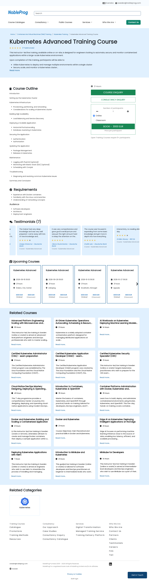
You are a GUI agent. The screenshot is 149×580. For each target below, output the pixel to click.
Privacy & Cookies (74, 574)
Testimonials (116, 543)
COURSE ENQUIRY (113, 92)
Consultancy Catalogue (55, 539)
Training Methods (19, 535)
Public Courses (65, 22)
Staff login (74, 579)
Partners (114, 535)
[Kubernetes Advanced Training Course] (20, 12)
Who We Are (108, 22)
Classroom (101, 120)
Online (99, 115)
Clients (113, 539)
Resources (15, 539)
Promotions (16, 531)
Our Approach (50, 527)
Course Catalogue (16, 22)
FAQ (111, 551)
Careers (113, 547)
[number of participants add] (128, 111)
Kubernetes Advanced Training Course (84, 34)
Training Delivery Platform (90, 535)
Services (87, 22)
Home (12, 34)
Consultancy (41, 22)
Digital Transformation (88, 527)
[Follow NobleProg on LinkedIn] (110, 564)
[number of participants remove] (98, 111)
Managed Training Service (90, 531)
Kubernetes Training (61, 34)
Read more (15, 70)
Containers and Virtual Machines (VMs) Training (34, 34)
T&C (111, 555)
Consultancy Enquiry (54, 535)
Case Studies (50, 531)
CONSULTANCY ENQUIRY (113, 99)
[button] (136, 283)
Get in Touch (137, 575)
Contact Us (133, 22)
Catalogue (15, 527)
